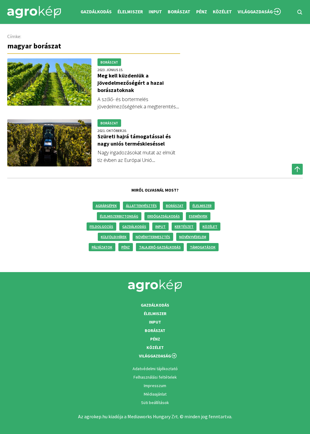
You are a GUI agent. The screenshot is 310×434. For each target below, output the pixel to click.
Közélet (210, 226)
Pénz (125, 247)
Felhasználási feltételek (155, 377)
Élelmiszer (202, 205)
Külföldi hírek (114, 237)
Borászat (179, 12)
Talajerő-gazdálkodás (160, 247)
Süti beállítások (155, 402)
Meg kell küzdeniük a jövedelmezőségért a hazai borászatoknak (130, 83)
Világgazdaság (255, 12)
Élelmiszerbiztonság (119, 216)
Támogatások (203, 247)
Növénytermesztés (153, 237)
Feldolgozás (101, 226)
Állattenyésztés (141, 205)
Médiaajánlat (155, 394)
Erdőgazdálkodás (163, 216)
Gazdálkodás (134, 226)
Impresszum (155, 385)
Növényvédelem (192, 237)
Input (160, 226)
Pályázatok (102, 247)
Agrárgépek (106, 205)
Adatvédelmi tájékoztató (155, 368)
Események (198, 216)
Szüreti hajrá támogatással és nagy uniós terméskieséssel (134, 140)
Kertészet (184, 226)
